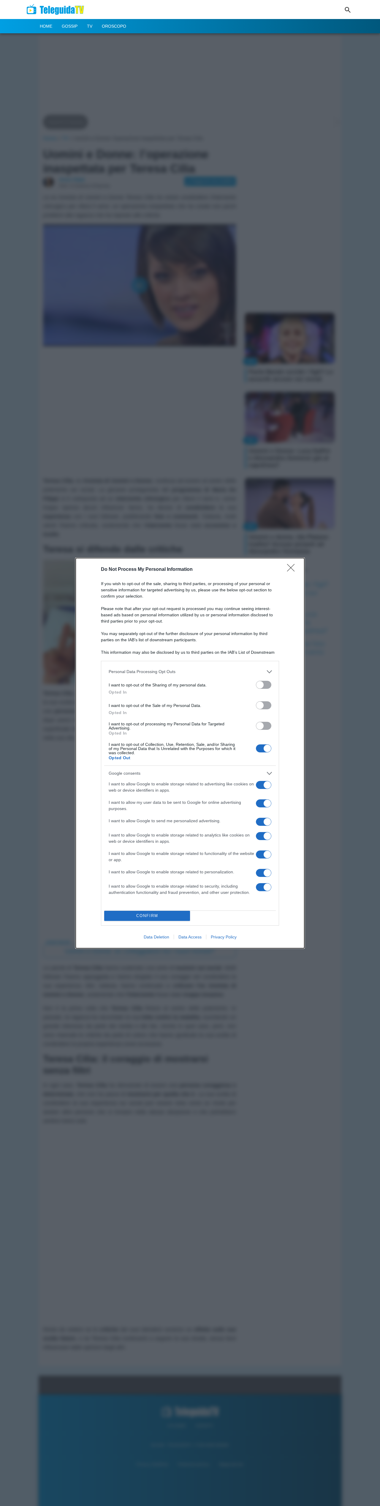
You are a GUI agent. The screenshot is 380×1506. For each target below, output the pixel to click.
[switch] (263, 685)
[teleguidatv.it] (57, 9)
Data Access (190, 937)
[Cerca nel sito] (347, 9)
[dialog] (190, 753)
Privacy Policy (224, 937)
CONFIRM (147, 915)
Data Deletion (156, 937)
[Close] (292, 569)
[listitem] (190, 672)
